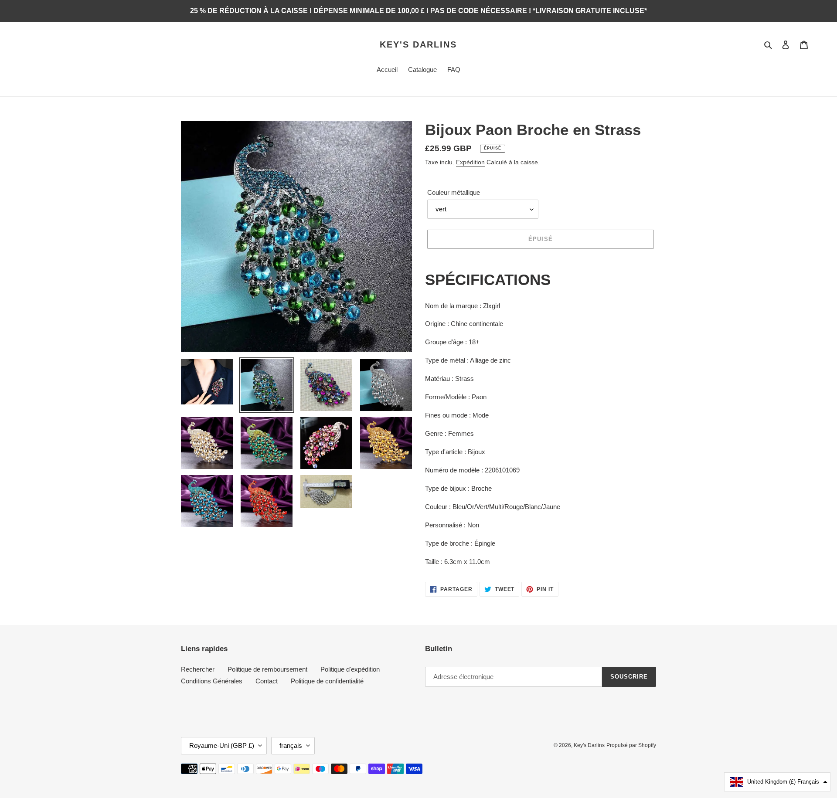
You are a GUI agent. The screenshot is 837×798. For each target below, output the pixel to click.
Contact (266, 681)
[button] (777, 781)
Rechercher (197, 669)
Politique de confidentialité (327, 681)
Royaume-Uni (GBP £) (221, 745)
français (290, 745)
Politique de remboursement (267, 669)
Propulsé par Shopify (631, 745)
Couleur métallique (453, 192)
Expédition (470, 162)
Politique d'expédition (350, 669)
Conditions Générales (211, 681)
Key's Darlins (418, 44)
